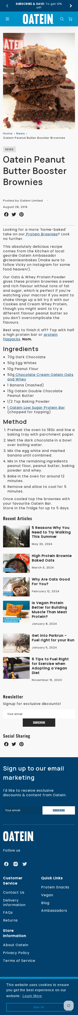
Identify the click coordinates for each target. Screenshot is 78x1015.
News (20, 133)
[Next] (70, 6)
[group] (39, 6)
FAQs (8, 912)
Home (8, 133)
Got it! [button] (39, 1007)
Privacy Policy (16, 952)
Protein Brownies (41, 234)
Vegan (47, 895)
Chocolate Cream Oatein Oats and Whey (40, 377)
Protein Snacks (55, 887)
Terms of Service (19, 960)
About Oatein (15, 944)
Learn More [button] (32, 996)
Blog (45, 902)
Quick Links (52, 878)
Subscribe (39, 722)
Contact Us (13, 892)
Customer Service (13, 881)
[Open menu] (7, 19)
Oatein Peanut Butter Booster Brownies (34, 138)
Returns (10, 920)
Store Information (14, 933)
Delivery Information (14, 902)
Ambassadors (54, 910)
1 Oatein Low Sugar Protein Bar (36, 407)
